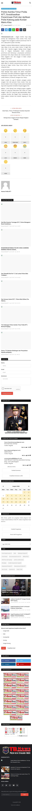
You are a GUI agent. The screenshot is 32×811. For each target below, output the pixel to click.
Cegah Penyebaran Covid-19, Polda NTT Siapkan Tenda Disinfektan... (20, 615)
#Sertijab (4, 563)
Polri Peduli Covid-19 (6, 553)
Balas (24, 447)
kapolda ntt (12, 569)
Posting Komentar (7, 393)
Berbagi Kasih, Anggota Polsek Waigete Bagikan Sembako (16, 118)
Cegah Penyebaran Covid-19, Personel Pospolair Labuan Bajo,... (20, 607)
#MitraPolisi (26, 556)
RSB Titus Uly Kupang (7, 559)
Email (2, 369)
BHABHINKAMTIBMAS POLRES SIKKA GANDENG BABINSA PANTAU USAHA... (15, 248)
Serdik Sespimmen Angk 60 (14, 563)
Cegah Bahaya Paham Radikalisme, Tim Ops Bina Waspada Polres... (20, 761)
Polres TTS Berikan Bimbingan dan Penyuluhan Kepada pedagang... (14, 351)
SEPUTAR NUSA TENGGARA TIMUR (9, 8)
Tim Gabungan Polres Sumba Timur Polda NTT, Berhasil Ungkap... (14, 325)
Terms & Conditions (15, 805)
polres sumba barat (18, 559)
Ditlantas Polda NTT (22, 553)
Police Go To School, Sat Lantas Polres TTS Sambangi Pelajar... (20, 775)
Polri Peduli (4, 556)
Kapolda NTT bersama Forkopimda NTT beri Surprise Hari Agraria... (20, 768)
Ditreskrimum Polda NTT (20, 566)
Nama (3, 363)
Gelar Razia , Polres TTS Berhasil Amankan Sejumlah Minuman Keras (16, 111)
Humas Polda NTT (8, 25)
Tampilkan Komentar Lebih (16, 475)
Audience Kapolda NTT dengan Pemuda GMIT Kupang (20, 599)
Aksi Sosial (4, 569)
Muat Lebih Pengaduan (16, 534)
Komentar (4, 359)
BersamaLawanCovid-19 (15, 556)
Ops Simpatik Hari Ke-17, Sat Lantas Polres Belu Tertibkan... (14, 274)
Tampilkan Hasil (11, 648)
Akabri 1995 (19, 569)
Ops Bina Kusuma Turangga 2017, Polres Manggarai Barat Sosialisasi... (15, 223)
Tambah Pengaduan (16, 529)
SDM (15, 553)
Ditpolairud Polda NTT (7, 566)
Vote (3, 648)
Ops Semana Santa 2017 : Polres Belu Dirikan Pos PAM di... (15, 300)
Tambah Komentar (16, 470)
